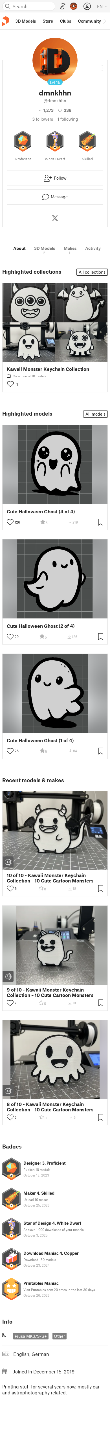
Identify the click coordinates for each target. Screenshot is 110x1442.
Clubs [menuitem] (65, 21)
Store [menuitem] (48, 21)
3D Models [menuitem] (25, 21)
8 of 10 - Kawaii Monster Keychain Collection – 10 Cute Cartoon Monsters (50, 1106)
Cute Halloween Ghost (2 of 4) (41, 626)
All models (95, 413)
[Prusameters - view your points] (73, 6)
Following (68, 119)
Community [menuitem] (89, 21)
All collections (92, 272)
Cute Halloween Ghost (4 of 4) (41, 511)
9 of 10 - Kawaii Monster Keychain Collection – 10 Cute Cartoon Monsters (50, 992)
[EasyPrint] (62, 6)
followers (42, 119)
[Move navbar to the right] (104, 20)
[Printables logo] (5, 21)
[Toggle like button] (10, 522)
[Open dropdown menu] (102, 65)
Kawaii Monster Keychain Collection (48, 369)
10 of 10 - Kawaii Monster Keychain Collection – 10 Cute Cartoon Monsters (50, 878)
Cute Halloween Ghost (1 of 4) (40, 740)
